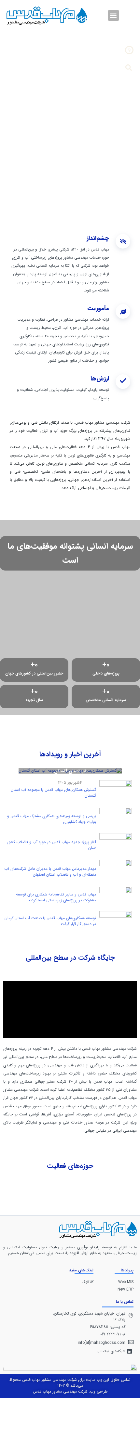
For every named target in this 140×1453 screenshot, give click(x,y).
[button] (113, 15)
